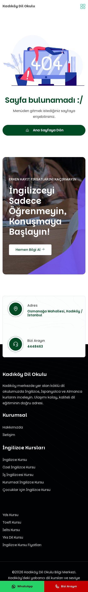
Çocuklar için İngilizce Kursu (26, 489)
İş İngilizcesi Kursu (18, 474)
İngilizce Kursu (15, 459)
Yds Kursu (10, 514)
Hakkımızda (13, 427)
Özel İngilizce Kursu (19, 467)
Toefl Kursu (12, 522)
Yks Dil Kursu (13, 537)
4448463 (35, 346)
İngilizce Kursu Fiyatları (22, 544)
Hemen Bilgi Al (28, 249)
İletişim (9, 434)
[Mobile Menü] (82, 6)
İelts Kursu (11, 529)
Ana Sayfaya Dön (48, 130)
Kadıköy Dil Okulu (19, 6)
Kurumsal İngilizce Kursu (23, 482)
